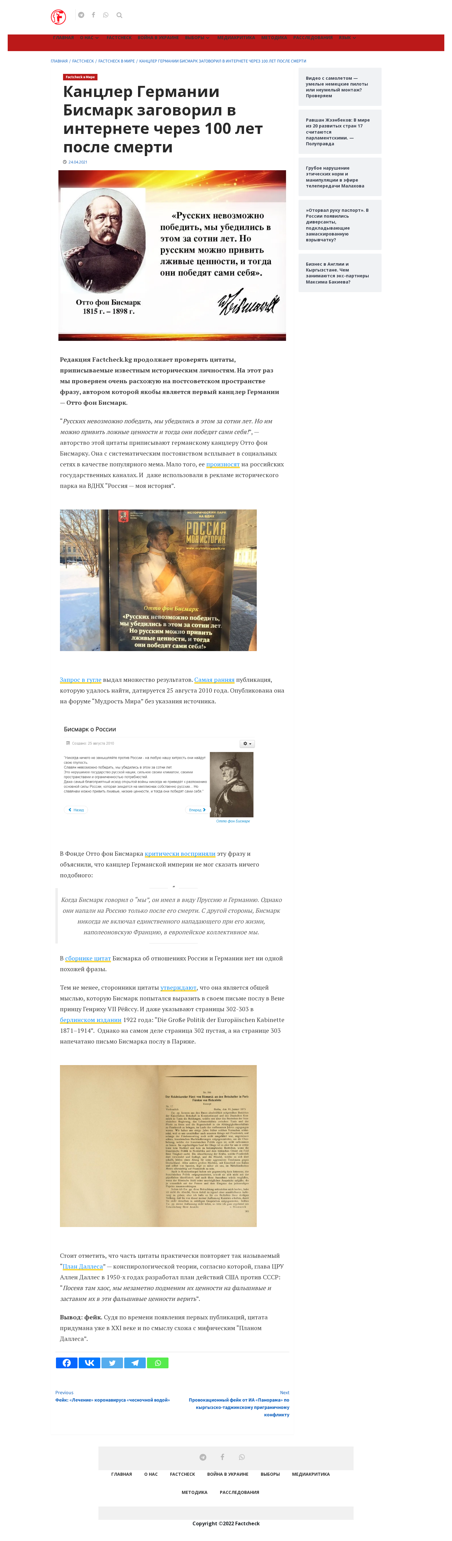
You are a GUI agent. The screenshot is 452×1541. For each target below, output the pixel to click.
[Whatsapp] (158, 1363)
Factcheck (119, 37)
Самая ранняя (214, 679)
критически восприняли (180, 853)
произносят (223, 464)
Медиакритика (236, 37)
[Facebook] (66, 1363)
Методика (274, 37)
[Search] (119, 15)
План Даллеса (83, 1266)
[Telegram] (135, 1363)
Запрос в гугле (80, 679)
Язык (345, 37)
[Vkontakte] (89, 1363)
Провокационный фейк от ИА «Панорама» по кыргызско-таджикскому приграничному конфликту (239, 1403)
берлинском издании (90, 1020)
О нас (86, 37)
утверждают (178, 987)
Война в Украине (158, 37)
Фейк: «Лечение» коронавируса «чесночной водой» (112, 1396)
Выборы (194, 37)
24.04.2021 (78, 162)
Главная (63, 37)
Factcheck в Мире (80, 77)
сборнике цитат (88, 958)
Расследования (313, 37)
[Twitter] (112, 1363)
